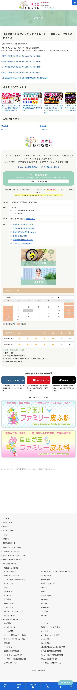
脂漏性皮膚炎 (45, 607)
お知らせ (9, 469)
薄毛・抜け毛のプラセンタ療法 (14, 639)
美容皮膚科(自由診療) (10, 619)
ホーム (3, 469)
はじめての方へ (8, 522)
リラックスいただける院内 (22, 243)
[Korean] (49, 2)
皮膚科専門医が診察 (20, 236)
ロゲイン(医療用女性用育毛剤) (51, 651)
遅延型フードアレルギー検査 (50, 627)
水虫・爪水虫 (45, 579)
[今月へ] (59, 297)
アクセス (6, 535)
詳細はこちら (30, 219)
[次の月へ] (69, 297)
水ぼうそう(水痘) (9, 615)
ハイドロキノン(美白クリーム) (51, 663)
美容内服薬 (7, 623)
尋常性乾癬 (7, 599)
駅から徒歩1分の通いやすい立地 (24, 232)
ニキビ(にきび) (46, 575)
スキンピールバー (10, 647)
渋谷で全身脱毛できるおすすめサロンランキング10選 (21, 61)
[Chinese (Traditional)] (43, 2)
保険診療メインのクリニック (23, 224)
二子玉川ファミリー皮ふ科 (12, 551)
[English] (45, 2)
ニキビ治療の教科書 (10, 564)
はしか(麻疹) (45, 611)
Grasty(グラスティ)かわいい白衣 (14, 555)
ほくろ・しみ (8, 583)
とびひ (6, 587)
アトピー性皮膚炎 (10, 571)
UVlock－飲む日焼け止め (49, 659)
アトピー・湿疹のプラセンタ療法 (15, 635)
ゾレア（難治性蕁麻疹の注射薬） (15, 579)
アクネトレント (46, 623)
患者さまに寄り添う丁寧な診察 (24, 228)
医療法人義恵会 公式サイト (12, 559)
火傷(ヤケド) (45, 587)
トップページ (7, 518)
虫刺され (45, 129)
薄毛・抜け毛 (8, 591)
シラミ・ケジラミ (10, 607)
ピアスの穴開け (9, 631)
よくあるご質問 (8, 530)
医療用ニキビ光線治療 (11, 651)
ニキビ (5, 129)
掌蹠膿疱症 (44, 599)
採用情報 (6, 539)
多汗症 (43, 591)
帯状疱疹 (44, 615)
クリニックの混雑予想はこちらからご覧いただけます (38, 167)
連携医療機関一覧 (9, 543)
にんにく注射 (45, 639)
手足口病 (44, 603)
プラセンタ (44, 631)
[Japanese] (47, 2)
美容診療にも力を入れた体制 (23, 240)
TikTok (65, 380)
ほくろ (44, 126)
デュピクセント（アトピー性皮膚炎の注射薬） (56, 571)
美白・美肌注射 (46, 643)
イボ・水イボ (8, 595)
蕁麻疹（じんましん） (48, 583)
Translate (52, 7)
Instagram (15, 380)
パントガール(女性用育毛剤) (13, 655)
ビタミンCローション (11, 663)
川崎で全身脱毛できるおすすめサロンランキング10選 (21, 67)
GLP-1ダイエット (9, 627)
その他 (5, 126)
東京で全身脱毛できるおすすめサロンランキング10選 (21, 56)
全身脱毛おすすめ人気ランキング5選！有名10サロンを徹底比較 (25, 78)
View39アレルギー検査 (11, 575)
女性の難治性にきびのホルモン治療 (53, 647)
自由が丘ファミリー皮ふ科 (12, 547)
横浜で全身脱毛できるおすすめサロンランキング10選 (21, 72)
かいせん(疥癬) (46, 595)
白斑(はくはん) (9, 603)
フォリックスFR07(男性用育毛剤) (52, 655)
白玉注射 (7, 643)
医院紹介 (6, 526)
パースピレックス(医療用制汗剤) (15, 659)
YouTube (40, 380)
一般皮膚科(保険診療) (10, 568)
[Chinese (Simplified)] (41, 2)
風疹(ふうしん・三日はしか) (13, 611)
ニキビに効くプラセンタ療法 (50, 635)
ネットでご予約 (43, 195)
